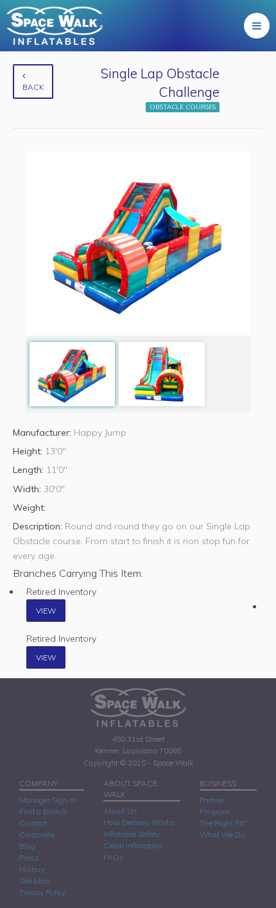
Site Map (34, 881)
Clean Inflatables (133, 845)
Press (29, 857)
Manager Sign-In (48, 800)
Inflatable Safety (131, 834)
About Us (120, 811)
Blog (27, 846)
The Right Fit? (223, 823)
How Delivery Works (139, 822)
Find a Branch (43, 811)
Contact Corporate (37, 828)
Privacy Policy (42, 892)
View (46, 610)
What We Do (222, 834)
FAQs (113, 857)
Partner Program (215, 805)
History (32, 869)
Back (33, 87)
